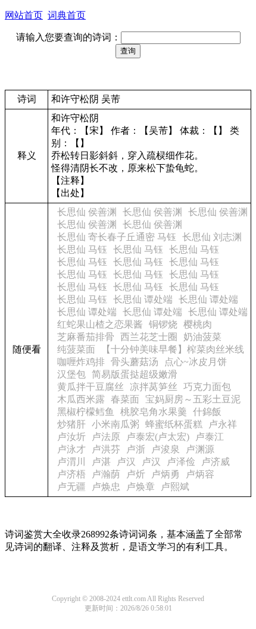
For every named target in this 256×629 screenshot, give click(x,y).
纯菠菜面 (76, 349)
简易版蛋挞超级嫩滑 (134, 374)
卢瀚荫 (106, 474)
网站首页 (24, 15)
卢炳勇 (165, 474)
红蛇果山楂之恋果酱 (100, 324)
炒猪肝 (71, 424)
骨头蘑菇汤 (134, 362)
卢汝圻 (71, 437)
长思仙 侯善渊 (87, 212)
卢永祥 (222, 424)
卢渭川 (71, 462)
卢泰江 (209, 437)
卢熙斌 (175, 487)
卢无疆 (71, 487)
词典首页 (67, 15)
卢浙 (135, 449)
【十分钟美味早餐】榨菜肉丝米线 (172, 349)
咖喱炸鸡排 (81, 362)
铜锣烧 (163, 324)
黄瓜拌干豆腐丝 (90, 387)
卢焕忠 (106, 487)
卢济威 (215, 462)
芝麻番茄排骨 (85, 337)
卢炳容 (200, 474)
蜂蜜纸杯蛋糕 (173, 424)
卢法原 (106, 437)
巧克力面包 (207, 387)
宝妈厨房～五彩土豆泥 (193, 399)
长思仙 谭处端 (143, 299)
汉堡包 (71, 374)
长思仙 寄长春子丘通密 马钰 (116, 237)
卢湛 (101, 462)
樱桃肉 (197, 324)
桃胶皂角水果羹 (153, 412)
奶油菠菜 (202, 337)
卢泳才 (71, 449)
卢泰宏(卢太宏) (157, 437)
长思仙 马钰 (82, 249)
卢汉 (126, 462)
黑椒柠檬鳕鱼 (85, 412)
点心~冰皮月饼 (195, 362)
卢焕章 (140, 487)
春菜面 (125, 399)
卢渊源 (200, 449)
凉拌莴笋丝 (153, 387)
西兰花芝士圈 (148, 337)
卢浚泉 (165, 449)
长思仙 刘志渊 (212, 237)
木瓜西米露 (81, 399)
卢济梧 (71, 474)
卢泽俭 (181, 462)
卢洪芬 (106, 449)
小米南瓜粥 (115, 424)
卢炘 (135, 474)
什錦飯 (207, 412)
